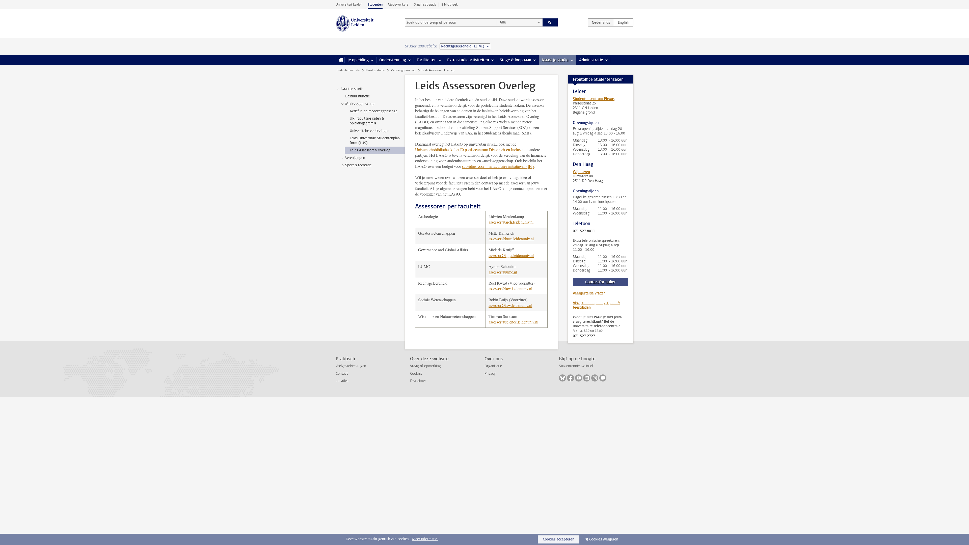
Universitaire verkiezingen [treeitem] (369, 130)
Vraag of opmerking (425, 366)
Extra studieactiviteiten (468, 60)
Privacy (490, 373)
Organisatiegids (425, 4)
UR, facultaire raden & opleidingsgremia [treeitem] (367, 121)
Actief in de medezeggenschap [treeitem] (373, 111)
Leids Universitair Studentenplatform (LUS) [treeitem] (375, 140)
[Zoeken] (550, 22)
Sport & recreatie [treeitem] (358, 165)
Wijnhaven (581, 171)
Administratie (591, 60)
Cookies (416, 373)
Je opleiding (358, 60)
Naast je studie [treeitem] (352, 89)
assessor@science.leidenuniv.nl (513, 321)
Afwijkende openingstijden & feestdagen (596, 305)
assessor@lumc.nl (503, 272)
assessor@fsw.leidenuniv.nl (510, 305)
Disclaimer (418, 380)
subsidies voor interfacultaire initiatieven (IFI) (498, 166)
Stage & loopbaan (515, 60)
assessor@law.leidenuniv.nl (510, 288)
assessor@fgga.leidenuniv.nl (511, 255)
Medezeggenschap (403, 70)
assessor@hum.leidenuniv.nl (511, 238)
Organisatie (493, 366)
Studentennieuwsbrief (576, 366)
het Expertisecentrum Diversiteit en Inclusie (488, 149)
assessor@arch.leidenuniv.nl (511, 222)
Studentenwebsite (348, 70)
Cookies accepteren (558, 539)
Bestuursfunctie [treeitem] (357, 96)
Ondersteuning (392, 60)
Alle (503, 22)
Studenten (375, 4)
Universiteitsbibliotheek (433, 149)
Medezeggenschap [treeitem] (359, 103)
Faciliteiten (427, 60)
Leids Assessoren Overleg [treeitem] (370, 150)
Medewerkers (398, 4)
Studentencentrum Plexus (593, 98)
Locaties (342, 380)
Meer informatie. (425, 539)
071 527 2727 (584, 336)
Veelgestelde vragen (589, 293)
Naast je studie (555, 60)
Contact (342, 373)
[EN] (623, 22)
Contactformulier (600, 282)
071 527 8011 (584, 231)
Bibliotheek (449, 4)
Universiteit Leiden (349, 4)
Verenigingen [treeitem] (355, 157)
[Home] (340, 60)
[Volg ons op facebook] (570, 378)
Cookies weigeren (603, 539)
